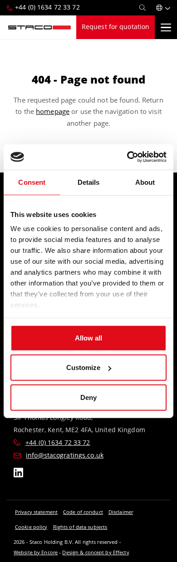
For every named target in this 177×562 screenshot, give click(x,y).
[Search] (142, 7)
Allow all (88, 337)
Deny (88, 397)
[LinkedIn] (18, 474)
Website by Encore (36, 552)
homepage (52, 111)
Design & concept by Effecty (95, 552)
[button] (163, 7)
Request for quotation (116, 27)
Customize (83, 367)
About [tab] (145, 182)
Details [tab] (89, 182)
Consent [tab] (31, 182)
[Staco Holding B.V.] (39, 27)
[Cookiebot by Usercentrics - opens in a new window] (127, 157)
